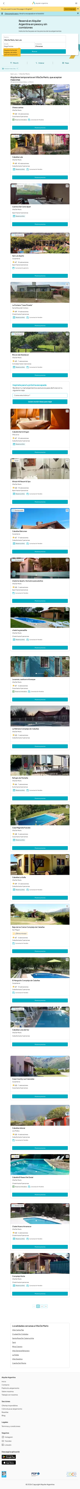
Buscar (34, 51)
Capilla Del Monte (19, 1363)
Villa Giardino (17, 1359)
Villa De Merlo (24, 74)
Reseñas (5, 1412)
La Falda (15, 1355)
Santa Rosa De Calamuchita (23, 1338)
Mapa (67, 63)
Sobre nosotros (8, 1391)
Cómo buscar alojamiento (12, 1409)
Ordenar (41, 63)
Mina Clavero (17, 1346)
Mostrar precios (40, 128)
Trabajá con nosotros (10, 1395)
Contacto (5, 1385)
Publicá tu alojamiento (10, 1388)
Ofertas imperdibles (10, 1405)
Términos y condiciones (11, 1426)
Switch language (70, 9)
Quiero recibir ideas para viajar (40, 402)
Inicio (4, 1381)
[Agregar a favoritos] (67, 86)
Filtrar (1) (15, 63)
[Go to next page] (46, 1306)
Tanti (14, 1342)
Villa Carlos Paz (18, 1330)
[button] (10, 68)
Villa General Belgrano (20, 1351)
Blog (3, 1415)
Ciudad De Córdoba (20, 1334)
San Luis (13, 74)
